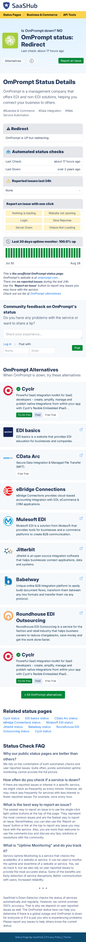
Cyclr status (11, 718)
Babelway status (39, 726)
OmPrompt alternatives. (46, 293)
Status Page (22, 937)
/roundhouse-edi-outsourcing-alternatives (32, 610)
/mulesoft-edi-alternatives (21, 515)
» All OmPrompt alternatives (43, 694)
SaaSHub (38, 937)
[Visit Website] (81, 429)
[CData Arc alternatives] (8, 458)
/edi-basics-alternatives (19, 426)
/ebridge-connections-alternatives (26, 485)
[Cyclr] (8, 390)
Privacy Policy (53, 937)
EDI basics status (37, 718)
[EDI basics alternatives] (8, 432)
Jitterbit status (13, 726)
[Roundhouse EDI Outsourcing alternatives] (8, 615)
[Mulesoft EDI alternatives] (8, 521)
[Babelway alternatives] (8, 581)
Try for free (24, 414)
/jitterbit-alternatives (16, 545)
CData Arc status (66, 718)
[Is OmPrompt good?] (31, 61)
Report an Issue (71, 60)
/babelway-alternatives (18, 575)
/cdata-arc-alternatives (18, 452)
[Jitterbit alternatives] (8, 551)
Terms (67, 937)
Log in (7, 344)
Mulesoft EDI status (59, 722)
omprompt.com (48, 277)
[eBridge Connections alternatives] (8, 491)
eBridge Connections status (22, 722)
